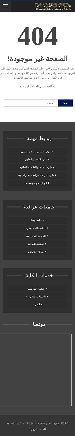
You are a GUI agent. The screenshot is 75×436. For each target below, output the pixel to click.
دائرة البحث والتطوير (35, 159)
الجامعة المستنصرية (35, 228)
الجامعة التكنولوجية (36, 236)
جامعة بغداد (35, 220)
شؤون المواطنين (35, 288)
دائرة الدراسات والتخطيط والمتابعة (36, 175)
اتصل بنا (36, 304)
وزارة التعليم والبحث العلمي (35, 151)
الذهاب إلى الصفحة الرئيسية (36, 86)
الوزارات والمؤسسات (36, 183)
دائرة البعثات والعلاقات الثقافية (36, 167)
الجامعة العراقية (36, 243)
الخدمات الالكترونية (36, 296)
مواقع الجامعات (36, 251)
